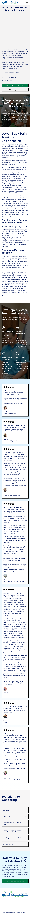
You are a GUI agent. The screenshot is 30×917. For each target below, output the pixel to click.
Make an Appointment (15, 90)
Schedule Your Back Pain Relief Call (15, 85)
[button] (27, 2)
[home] (10, 2)
